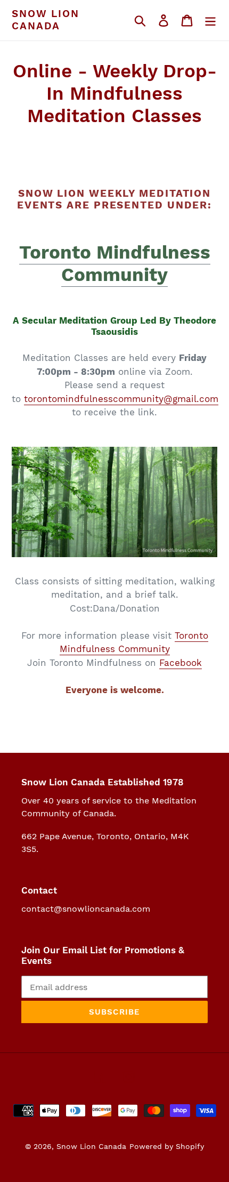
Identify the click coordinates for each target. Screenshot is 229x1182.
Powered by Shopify (166, 1146)
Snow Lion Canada (45, 20)
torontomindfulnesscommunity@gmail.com (121, 398)
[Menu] (210, 20)
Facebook (180, 662)
